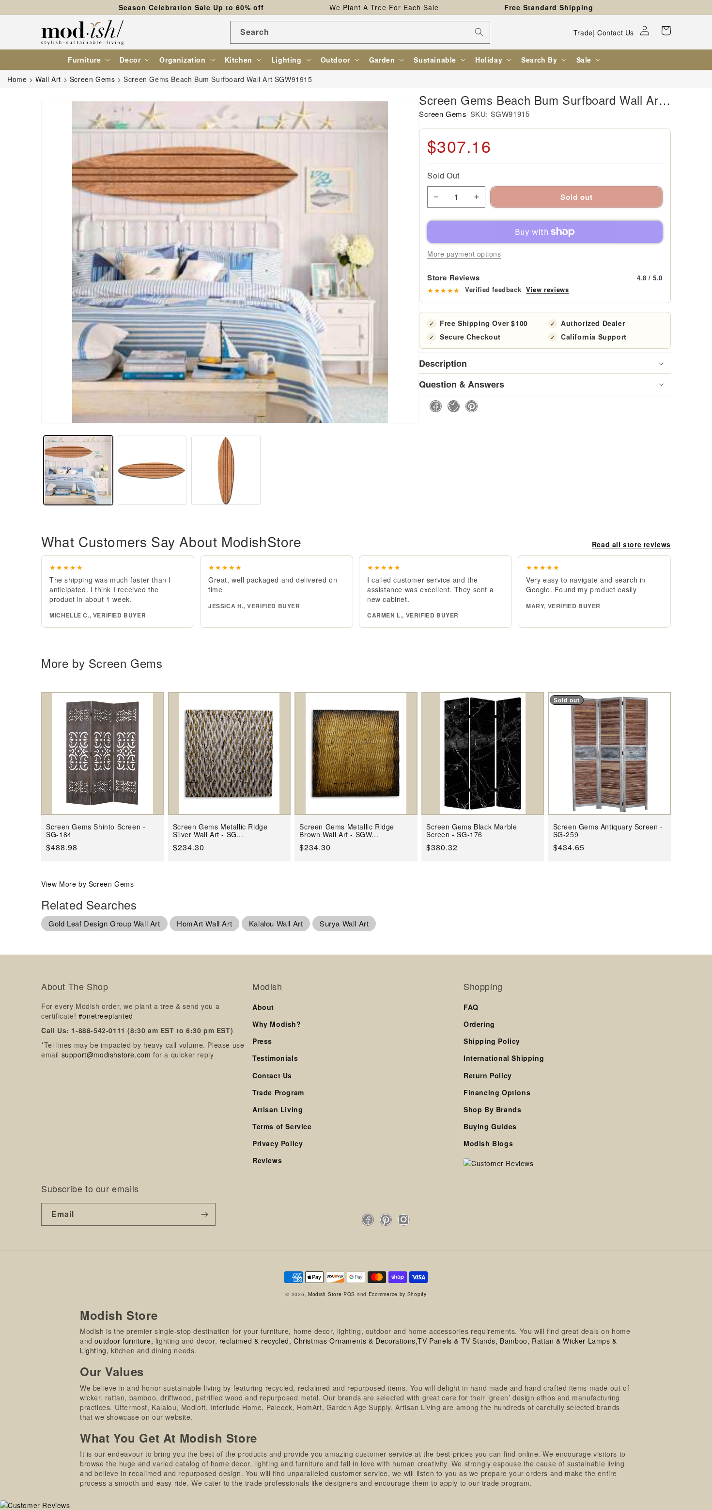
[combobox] (360, 32)
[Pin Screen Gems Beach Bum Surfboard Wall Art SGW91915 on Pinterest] (469, 406)
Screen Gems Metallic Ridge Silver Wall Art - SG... (220, 830)
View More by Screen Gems (87, 884)
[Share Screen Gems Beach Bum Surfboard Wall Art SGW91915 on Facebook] (433, 406)
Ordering (479, 1024)
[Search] (479, 32)
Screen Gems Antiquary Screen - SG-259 (608, 830)
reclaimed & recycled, (255, 1341)
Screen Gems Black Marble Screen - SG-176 (471, 830)
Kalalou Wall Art (276, 923)
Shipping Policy (492, 1041)
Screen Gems (443, 114)
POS (349, 1294)
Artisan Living (277, 1109)
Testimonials (275, 1058)
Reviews (267, 1160)
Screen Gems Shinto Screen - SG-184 (95, 830)
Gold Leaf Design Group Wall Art (104, 923)
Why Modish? (276, 1024)
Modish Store (324, 1294)
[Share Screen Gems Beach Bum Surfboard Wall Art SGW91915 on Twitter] (451, 406)
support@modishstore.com (106, 1054)
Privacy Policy (277, 1143)
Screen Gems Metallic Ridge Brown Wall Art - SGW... (346, 830)
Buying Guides (490, 1126)
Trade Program (278, 1092)
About (263, 1007)
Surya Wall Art (344, 923)
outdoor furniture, (123, 1341)
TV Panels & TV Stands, (457, 1341)
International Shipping (504, 1058)
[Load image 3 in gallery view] (226, 470)
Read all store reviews (631, 544)
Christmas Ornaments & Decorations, (356, 1341)
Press (262, 1041)
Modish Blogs (488, 1143)
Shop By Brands (492, 1109)
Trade (583, 32)
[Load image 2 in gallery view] (152, 470)
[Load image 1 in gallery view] (78, 470)
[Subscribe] (204, 1214)
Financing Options (497, 1092)
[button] (666, 30)
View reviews (547, 289)
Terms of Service (282, 1126)
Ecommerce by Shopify (398, 1294)
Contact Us (615, 32)
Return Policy (488, 1075)
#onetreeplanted (105, 1016)
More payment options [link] (464, 254)
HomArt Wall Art (204, 923)
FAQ (471, 1007)
